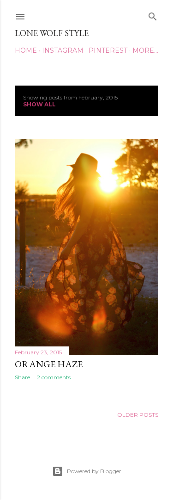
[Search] (152, 15)
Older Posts (137, 414)
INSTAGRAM (63, 50)
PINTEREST (108, 50)
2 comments (54, 377)
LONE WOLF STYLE (52, 33)
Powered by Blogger (94, 471)
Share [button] (22, 377)
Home (26, 50)
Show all (39, 104)
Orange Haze (49, 364)
